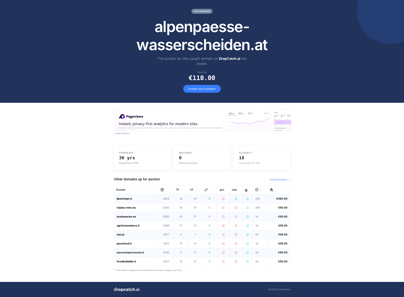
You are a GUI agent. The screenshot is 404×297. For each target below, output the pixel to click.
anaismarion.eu (126, 216)
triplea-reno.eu (126, 207)
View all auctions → (280, 179)
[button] (136, 189)
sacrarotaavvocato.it (130, 252)
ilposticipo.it (124, 198)
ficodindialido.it (126, 261)
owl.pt (121, 234)
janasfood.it (124, 243)
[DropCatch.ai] (126, 289)
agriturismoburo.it (128, 225)
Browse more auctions (202, 88)
